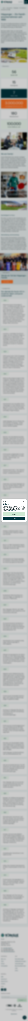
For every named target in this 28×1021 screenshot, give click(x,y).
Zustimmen (14, 518)
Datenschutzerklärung (11, 510)
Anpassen (14, 514)
